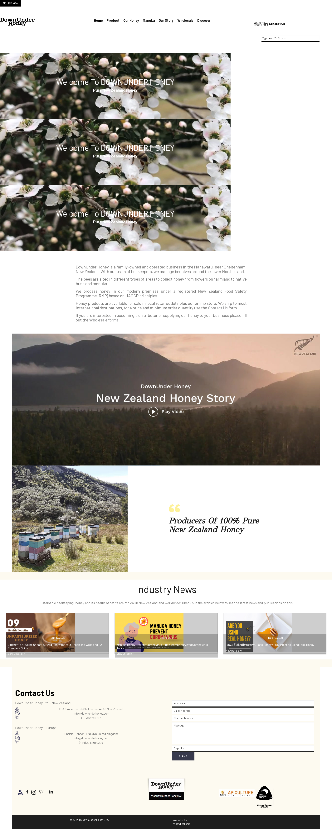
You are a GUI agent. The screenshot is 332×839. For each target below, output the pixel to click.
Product (113, 20)
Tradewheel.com (181, 823)
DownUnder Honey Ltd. (95, 819)
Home (98, 20)
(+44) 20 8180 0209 (91, 742)
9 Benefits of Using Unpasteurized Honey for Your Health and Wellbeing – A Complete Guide (55, 646)
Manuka (149, 20)
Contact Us (277, 23)
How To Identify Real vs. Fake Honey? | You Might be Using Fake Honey (269, 644)
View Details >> (16, 653)
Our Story (166, 20)
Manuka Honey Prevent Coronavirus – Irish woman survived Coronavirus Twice (162, 646)
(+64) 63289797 (91, 718)
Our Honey (131, 20)
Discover (204, 20)
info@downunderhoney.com (92, 713)
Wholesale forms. (104, 319)
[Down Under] (17, 21)
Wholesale (185, 20)
